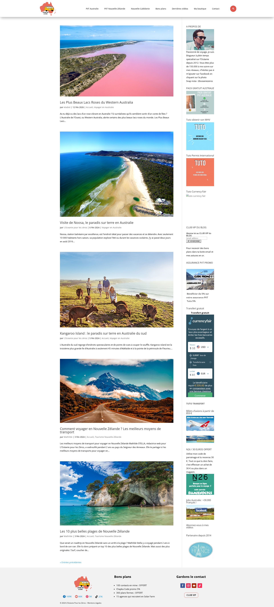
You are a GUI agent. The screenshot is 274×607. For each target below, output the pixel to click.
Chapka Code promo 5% (128, 589)
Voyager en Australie (104, 107)
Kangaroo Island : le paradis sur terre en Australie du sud (103, 333)
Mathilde (68, 437)
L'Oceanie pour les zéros (75, 227)
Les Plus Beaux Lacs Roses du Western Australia (96, 102)
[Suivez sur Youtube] (194, 585)
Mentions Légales (94, 603)
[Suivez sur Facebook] (182, 585)
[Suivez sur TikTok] (200, 585)
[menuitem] (92, 9)
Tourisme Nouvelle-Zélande (108, 437)
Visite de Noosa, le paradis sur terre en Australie (96, 222)
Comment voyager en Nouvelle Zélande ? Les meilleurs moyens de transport (110, 430)
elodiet (67, 107)
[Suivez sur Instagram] (188, 585)
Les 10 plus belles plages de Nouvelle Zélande (95, 531)
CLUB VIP (191, 595)
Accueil (89, 107)
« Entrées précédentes (70, 562)
